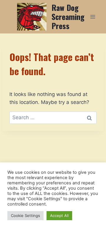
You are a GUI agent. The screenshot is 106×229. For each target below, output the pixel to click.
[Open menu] (92, 16)
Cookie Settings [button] (25, 215)
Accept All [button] (59, 215)
